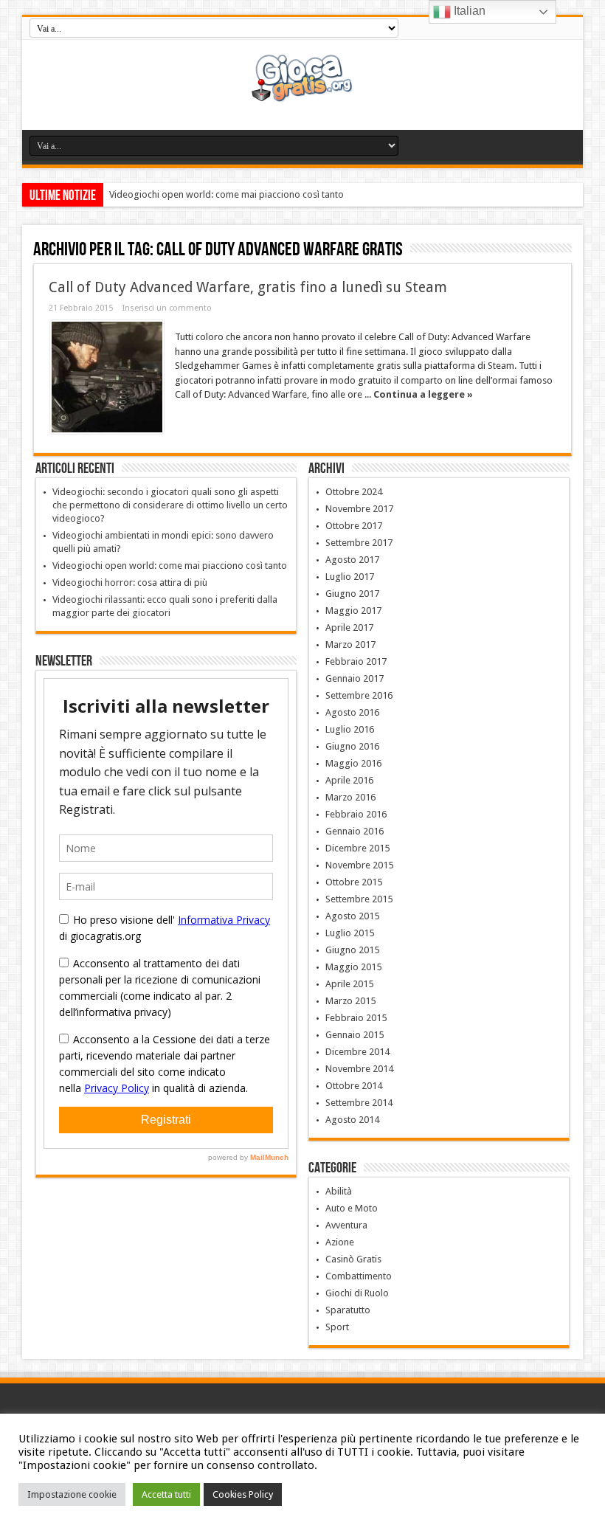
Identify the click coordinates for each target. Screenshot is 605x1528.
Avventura (346, 1225)
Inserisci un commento (167, 308)
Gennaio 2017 (354, 678)
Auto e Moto (351, 1208)
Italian (468, 10)
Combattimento (358, 1276)
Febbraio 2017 (356, 661)
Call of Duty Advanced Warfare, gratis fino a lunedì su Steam (248, 287)
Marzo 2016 (350, 797)
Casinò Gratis (353, 1259)
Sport (337, 1326)
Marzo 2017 (350, 644)
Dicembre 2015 (357, 848)
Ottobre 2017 (353, 525)
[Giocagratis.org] (303, 93)
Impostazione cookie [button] (72, 1494)
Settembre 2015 (359, 899)
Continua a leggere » (423, 394)
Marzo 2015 (350, 1000)
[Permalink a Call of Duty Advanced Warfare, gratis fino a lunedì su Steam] (107, 377)
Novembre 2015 (359, 865)
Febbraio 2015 (356, 1017)
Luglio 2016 (349, 729)
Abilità (338, 1191)
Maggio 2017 (353, 610)
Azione (339, 1242)
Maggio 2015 (353, 966)
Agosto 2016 (352, 712)
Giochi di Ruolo (357, 1293)
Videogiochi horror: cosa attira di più (129, 582)
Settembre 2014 (359, 1102)
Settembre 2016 (359, 695)
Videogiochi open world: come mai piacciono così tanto (226, 194)
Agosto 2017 (352, 559)
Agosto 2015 (352, 916)
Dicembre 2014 (357, 1051)
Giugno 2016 (352, 746)
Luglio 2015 (349, 932)
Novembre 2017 (359, 508)
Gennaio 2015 (354, 1034)
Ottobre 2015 (353, 882)
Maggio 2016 (353, 763)
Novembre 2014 (359, 1068)
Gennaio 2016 (354, 831)
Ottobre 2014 (353, 1085)
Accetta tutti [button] (166, 1494)
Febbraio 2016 (356, 814)
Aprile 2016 (349, 780)
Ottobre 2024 (353, 491)
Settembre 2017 (359, 542)
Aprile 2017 (349, 627)
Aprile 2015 (349, 983)
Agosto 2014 (352, 1119)
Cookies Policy (242, 1494)
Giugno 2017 (352, 593)
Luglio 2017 (349, 576)
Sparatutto (347, 1310)
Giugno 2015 (352, 949)
